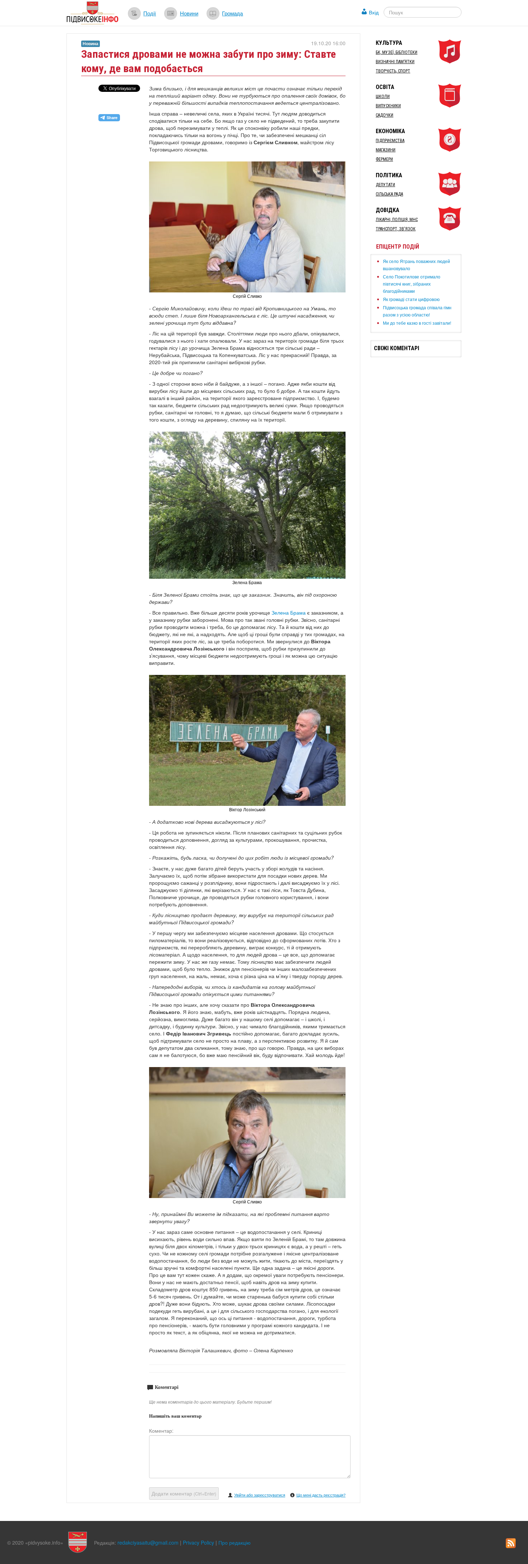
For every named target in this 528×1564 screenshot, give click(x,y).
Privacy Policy (198, 1542)
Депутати (385, 184)
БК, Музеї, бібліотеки (396, 52)
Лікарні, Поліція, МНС (397, 219)
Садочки (384, 115)
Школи (383, 96)
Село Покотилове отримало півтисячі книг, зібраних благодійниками (411, 283)
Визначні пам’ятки (395, 61)
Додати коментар (184, 1493)
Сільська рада (389, 194)
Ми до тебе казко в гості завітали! (417, 323)
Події (149, 13)
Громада (232, 13)
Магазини (385, 149)
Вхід (374, 12)
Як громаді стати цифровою (411, 299)
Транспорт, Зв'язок (396, 228)
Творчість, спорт (393, 71)
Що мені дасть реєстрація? (321, 1495)
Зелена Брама (289, 612)
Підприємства (390, 140)
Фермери (384, 159)
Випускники (388, 105)
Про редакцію (234, 1542)
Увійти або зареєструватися (259, 1495)
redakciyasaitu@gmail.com (148, 1542)
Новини (189, 13)
